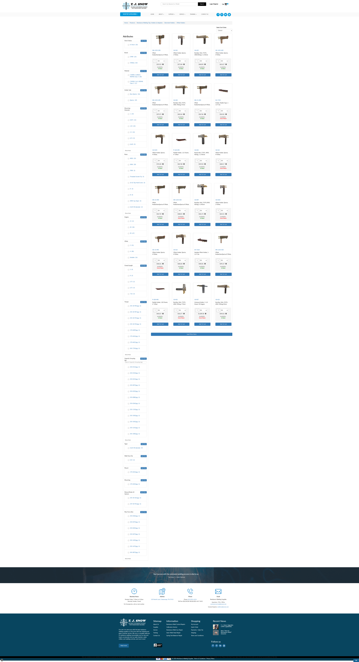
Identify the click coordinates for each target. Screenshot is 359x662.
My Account (194, 624)
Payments (194, 630)
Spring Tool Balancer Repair (174, 635)
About (161, 14)
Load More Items (192, 334)
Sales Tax (200, 630)
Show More (128, 150)
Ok (356, 660)
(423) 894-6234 (192, 599)
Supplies (171, 14)
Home (152, 14)
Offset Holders (181, 23)
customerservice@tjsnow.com (218, 604)
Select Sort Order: (221, 27)
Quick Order (194, 627)
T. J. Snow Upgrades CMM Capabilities (227, 625)
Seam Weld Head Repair (173, 632)
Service (182, 14)
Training (192, 14)
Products (132, 23)
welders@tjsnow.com (223, 607)
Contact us (204, 14)
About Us (156, 624)
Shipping (193, 632)
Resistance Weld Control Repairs (175, 624)
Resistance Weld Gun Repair (174, 630)
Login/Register (214, 4)
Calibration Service (171, 627)
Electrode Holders (169, 23)
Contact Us (156, 635)
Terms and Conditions (197, 635)
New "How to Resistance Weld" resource (226, 632)
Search (202, 4)
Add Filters (143, 52)
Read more (124, 645)
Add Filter (143, 40)
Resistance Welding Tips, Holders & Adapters (150, 23)
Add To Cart (160, 75)
